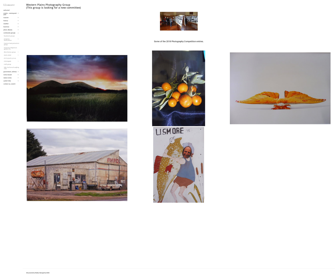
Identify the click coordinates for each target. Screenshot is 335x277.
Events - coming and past (9, 13)
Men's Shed (7, 55)
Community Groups (9, 33)
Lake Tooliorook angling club (11, 68)
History (5, 20)
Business (6, 27)
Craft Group (7, 64)
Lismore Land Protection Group (11, 44)
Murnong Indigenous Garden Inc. (10, 48)
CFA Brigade (7, 61)
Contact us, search (9, 84)
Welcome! (6, 10)
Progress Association (8, 39)
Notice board (7, 75)
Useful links (7, 81)
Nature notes (7, 78)
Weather (6, 24)
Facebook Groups (9, 36)
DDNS (47, 273)
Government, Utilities (10, 71)
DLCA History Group (10, 52)
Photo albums (7, 30)
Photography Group (10, 58)
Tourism (5, 17)
